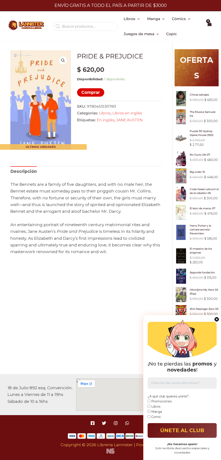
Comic (155, 417)
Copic (171, 34)
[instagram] (116, 423)
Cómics (179, 18)
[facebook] (93, 423)
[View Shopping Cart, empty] (209, 26)
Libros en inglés (127, 113)
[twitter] (104, 423)
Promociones (161, 401)
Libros (129, 18)
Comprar (90, 92)
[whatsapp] (127, 423)
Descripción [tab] (23, 171)
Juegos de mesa (139, 34)
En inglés (105, 120)
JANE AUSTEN (129, 120)
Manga (153, 18)
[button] (137, 18)
